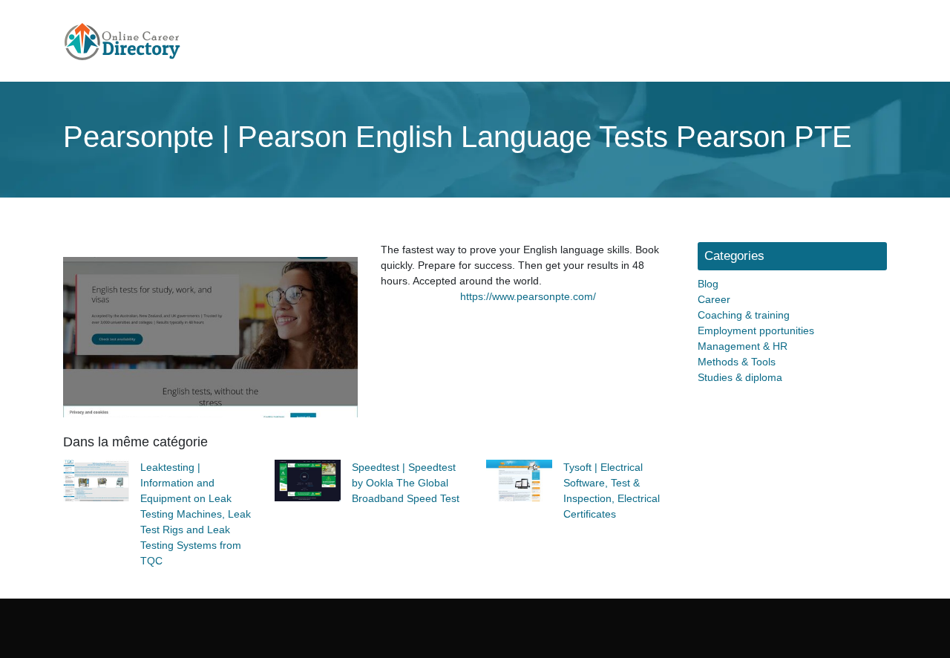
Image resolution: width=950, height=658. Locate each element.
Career (714, 299)
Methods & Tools (737, 362)
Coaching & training (744, 315)
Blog (708, 284)
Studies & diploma (740, 377)
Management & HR (742, 346)
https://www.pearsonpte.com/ (528, 296)
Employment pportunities (756, 330)
